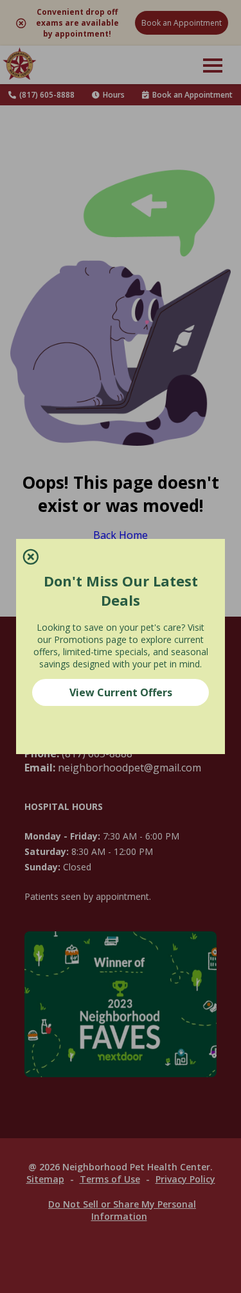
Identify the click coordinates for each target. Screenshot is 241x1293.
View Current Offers (120, 692)
